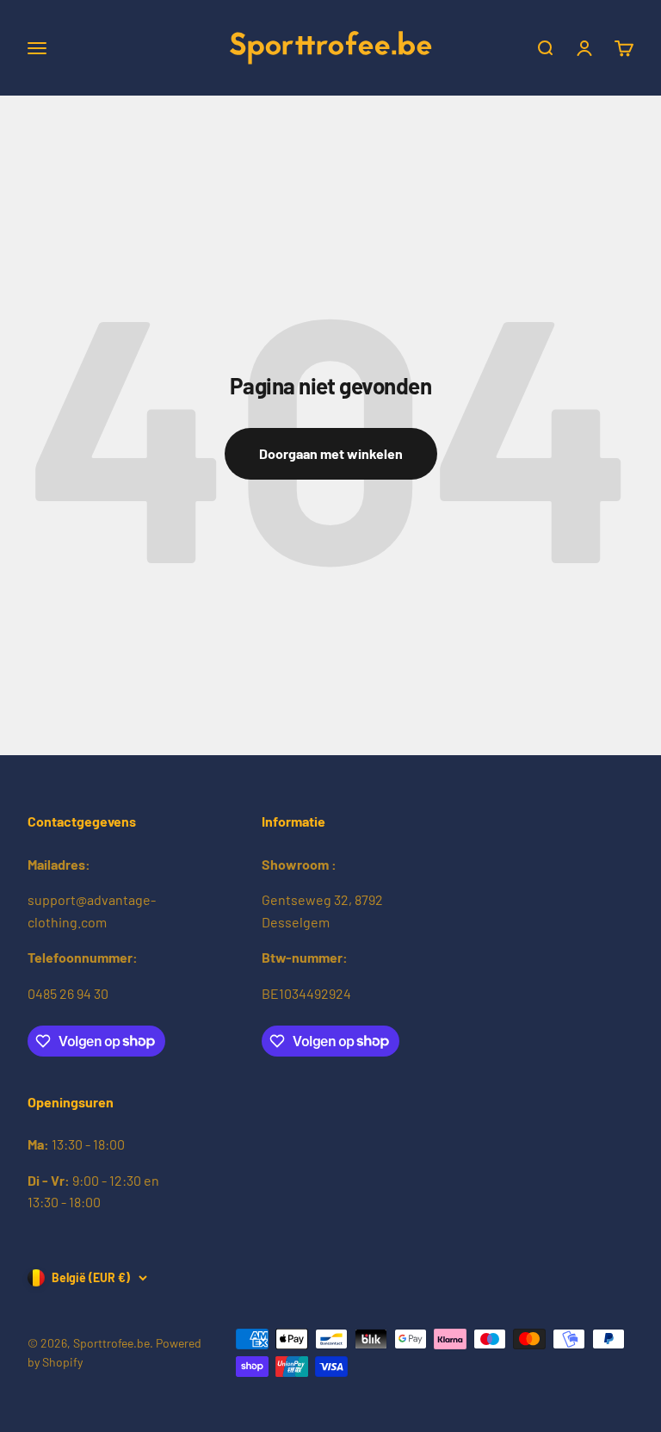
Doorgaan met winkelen (331, 453)
